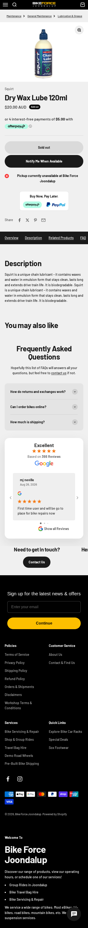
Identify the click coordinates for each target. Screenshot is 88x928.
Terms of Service (17, 654)
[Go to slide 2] (44, 523)
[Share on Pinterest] (35, 220)
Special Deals (58, 739)
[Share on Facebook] (19, 220)
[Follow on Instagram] (20, 779)
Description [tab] (33, 238)
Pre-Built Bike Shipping (22, 764)
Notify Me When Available (44, 161)
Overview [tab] (11, 238)
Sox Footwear (59, 748)
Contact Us (37, 562)
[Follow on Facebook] (8, 779)
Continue (44, 623)
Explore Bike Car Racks (65, 732)
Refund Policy (15, 679)
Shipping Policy (16, 671)
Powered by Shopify (54, 814)
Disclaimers (13, 695)
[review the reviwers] (20, 494)
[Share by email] (43, 220)
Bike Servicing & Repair (22, 732)
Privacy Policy (15, 663)
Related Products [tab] (61, 238)
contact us (58, 373)
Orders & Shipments (19, 687)
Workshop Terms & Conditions (18, 705)
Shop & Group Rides (19, 739)
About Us (55, 654)
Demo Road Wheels (19, 756)
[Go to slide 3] (47, 523)
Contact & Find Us (62, 663)
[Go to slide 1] (41, 523)
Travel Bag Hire (16, 748)
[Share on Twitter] (27, 220)
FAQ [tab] (83, 238)
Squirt (9, 89)
